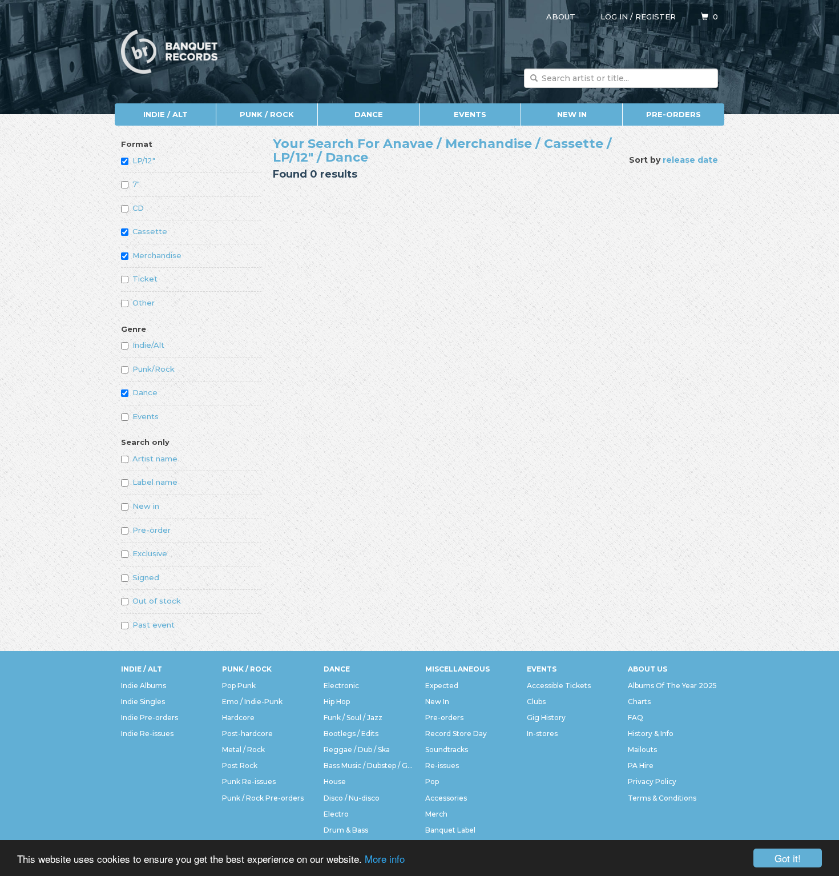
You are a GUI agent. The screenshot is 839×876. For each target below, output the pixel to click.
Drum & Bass (346, 830)
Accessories (446, 798)
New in (145, 506)
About (560, 16)
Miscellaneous (457, 669)
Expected (441, 685)
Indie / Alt (165, 114)
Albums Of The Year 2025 (672, 685)
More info (385, 858)
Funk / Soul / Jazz (353, 717)
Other (143, 302)
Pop (432, 781)
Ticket (145, 278)
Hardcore (238, 717)
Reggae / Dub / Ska (357, 749)
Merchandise (156, 255)
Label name (155, 482)
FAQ (635, 717)
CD (138, 207)
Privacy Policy (652, 781)
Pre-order (151, 530)
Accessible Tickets (559, 685)
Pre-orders (673, 114)
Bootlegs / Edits (351, 733)
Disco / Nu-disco (352, 798)
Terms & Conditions (662, 798)
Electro (336, 814)
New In (572, 114)
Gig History (546, 717)
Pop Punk (239, 685)
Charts (639, 701)
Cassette (149, 231)
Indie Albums (143, 685)
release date (690, 160)
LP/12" (143, 160)
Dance (368, 114)
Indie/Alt (148, 344)
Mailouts (642, 749)
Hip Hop (337, 701)
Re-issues (442, 765)
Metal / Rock (243, 749)
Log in (614, 16)
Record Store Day (456, 733)
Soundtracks (446, 749)
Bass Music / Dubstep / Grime (369, 765)
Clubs (536, 701)
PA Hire (641, 765)
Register (655, 16)
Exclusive (149, 553)
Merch (436, 814)
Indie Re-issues (147, 733)
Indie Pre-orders (149, 717)
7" (136, 183)
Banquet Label (450, 830)
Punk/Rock (153, 368)
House (335, 781)
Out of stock (156, 600)
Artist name (155, 458)
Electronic (341, 685)
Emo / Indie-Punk (252, 701)
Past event (153, 624)
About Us (647, 669)
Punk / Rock (267, 114)
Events (470, 114)
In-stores (542, 733)
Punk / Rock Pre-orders (263, 798)
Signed (145, 577)
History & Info (650, 733)
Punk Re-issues (249, 781)
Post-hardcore (247, 733)
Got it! (788, 858)
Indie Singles (143, 701)
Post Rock (239, 765)
